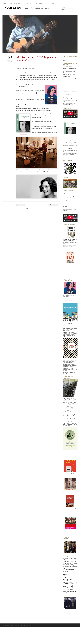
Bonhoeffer (74, 560)
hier (73, 400)
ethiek (64, 565)
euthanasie (69, 565)
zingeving (64, 591)
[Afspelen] (65, 116)
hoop (64, 568)
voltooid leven (73, 588)
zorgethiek (73, 591)
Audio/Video (28, 3)
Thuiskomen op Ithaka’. (67, 201)
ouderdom (71, 575)
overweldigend (66, 581)
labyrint (65, 569)
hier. (63, 151)
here (71, 336)
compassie (73, 561)
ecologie (75, 563)
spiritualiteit (68, 586)
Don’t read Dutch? (38, 3)
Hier (66, 613)
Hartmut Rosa (74, 566)
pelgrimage (65, 582)
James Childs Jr (70, 414)
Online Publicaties (18, 3)
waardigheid (71, 589)
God (70, 566)
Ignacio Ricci (28, 625)
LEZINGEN (72, 154)
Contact (53, 3)
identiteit (67, 568)
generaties (66, 566)
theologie (65, 588)
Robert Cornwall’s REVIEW (69, 402)
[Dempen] (74, 116)
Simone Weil (68, 584)
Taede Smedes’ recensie (68, 368)
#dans (64, 558)
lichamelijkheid (66, 573)
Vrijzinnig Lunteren (71, 94)
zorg (68, 591)
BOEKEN (64, 243)
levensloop (67, 571)
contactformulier (23, 134)
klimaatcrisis (73, 568)
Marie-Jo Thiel (67, 403)
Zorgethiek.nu (65, 421)
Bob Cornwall (65, 418)
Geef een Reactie (54, 64)
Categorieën (31, 64)
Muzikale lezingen (7, 3)
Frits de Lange (11, 7)
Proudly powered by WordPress (9, 625)
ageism (67, 558)
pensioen (70, 582)
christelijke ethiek (67, 561)
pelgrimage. (65, 206)
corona (65, 563)
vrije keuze (65, 589)
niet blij (75, 372)
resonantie (74, 582)
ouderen (67, 577)
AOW (70, 558)
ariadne (74, 558)
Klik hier (70, 362)
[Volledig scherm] (76, 116)
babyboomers (67, 560)
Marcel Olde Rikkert (68, 412)
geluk (74, 565)
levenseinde (70, 569)
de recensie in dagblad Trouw (70, 364)
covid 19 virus (70, 563)
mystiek (66, 575)
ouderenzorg (67, 579)
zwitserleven (66, 593)
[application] (70, 114)
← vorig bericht (20, 204)
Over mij (47, 3)
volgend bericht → (53, 204)
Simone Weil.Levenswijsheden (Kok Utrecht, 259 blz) (69, 296)
